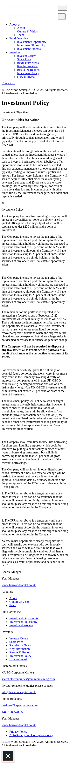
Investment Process (21, 625)
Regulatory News (20, 645)
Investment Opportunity (23, 618)
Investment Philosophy (23, 621)
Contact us (8, 83)
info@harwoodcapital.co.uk (19, 692)
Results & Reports (20, 652)
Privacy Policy (18, 731)
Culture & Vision (19, 601)
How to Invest (18, 659)
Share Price (16, 642)
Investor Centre (18, 638)
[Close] (8, 756)
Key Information (19, 648)
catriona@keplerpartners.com (20, 705)
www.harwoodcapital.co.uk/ (19, 585)
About (13, 598)
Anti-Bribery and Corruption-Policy (31, 735)
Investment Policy (20, 655)
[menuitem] (21, 28)
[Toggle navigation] (62, 8)
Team (12, 605)
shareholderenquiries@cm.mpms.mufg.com (28, 679)
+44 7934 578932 (13, 712)
